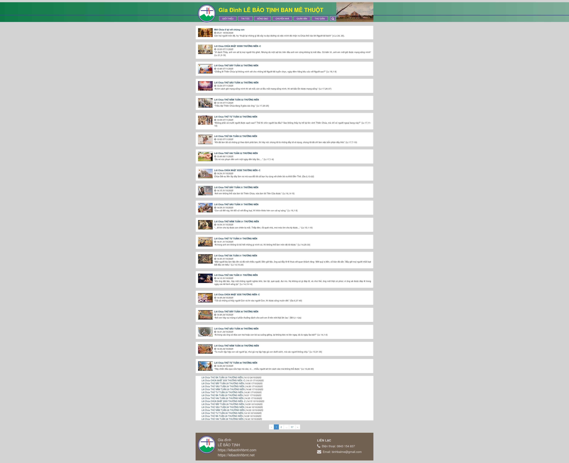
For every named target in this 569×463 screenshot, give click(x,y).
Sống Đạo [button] (262, 18)
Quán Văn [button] (302, 18)
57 (292, 426)
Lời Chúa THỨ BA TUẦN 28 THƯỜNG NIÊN (222, 415)
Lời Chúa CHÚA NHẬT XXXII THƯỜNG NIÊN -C (237, 170)
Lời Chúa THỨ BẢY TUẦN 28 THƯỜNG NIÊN (223, 404)
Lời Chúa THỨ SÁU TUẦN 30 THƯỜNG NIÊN (236, 328)
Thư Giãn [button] (320, 18)
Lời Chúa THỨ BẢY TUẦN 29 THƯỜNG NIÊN (223, 383)
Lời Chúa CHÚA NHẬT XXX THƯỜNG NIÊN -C (223, 380)
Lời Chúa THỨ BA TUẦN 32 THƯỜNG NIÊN (235, 136)
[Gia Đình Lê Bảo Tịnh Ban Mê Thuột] (207, 13)
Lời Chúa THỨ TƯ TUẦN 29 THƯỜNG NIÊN (222, 392)
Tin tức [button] (245, 18)
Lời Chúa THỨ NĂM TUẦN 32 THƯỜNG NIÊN (236, 99)
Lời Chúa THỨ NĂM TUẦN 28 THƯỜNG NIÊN (223, 410)
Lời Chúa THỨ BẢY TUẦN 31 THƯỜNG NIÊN (236, 187)
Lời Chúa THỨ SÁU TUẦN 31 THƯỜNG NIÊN (236, 204)
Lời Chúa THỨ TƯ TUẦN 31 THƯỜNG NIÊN (235, 238)
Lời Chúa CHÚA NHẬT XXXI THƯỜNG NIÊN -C (237, 294)
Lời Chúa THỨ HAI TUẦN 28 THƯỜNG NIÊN (222, 418)
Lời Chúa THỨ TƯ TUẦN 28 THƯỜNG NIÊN (222, 413)
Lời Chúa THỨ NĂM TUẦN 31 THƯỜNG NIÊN (236, 221)
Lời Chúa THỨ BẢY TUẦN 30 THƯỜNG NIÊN (236, 311)
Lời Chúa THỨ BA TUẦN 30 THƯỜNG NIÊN (222, 377)
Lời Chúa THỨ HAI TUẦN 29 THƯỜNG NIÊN (222, 398)
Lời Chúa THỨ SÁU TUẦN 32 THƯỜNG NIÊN (236, 82)
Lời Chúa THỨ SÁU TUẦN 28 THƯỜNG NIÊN (223, 407)
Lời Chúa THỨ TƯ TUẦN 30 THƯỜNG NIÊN (235, 362)
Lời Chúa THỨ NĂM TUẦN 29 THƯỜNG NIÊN (223, 389)
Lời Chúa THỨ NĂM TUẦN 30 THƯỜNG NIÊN (236, 345)
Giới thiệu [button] (228, 18)
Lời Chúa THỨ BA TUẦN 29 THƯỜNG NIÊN (222, 395)
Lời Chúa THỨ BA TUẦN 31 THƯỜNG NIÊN (235, 255)
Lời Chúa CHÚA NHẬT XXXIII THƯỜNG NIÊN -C (237, 46)
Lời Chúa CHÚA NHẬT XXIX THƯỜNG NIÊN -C (224, 401)
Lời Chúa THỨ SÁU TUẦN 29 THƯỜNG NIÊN (223, 386)
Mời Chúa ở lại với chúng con (229, 29)
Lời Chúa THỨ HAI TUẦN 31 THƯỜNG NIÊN (236, 274)
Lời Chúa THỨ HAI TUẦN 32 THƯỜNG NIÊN (236, 153)
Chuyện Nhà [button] (282, 18)
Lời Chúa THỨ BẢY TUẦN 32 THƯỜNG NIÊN (236, 65)
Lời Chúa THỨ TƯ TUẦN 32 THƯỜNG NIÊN (235, 116)
